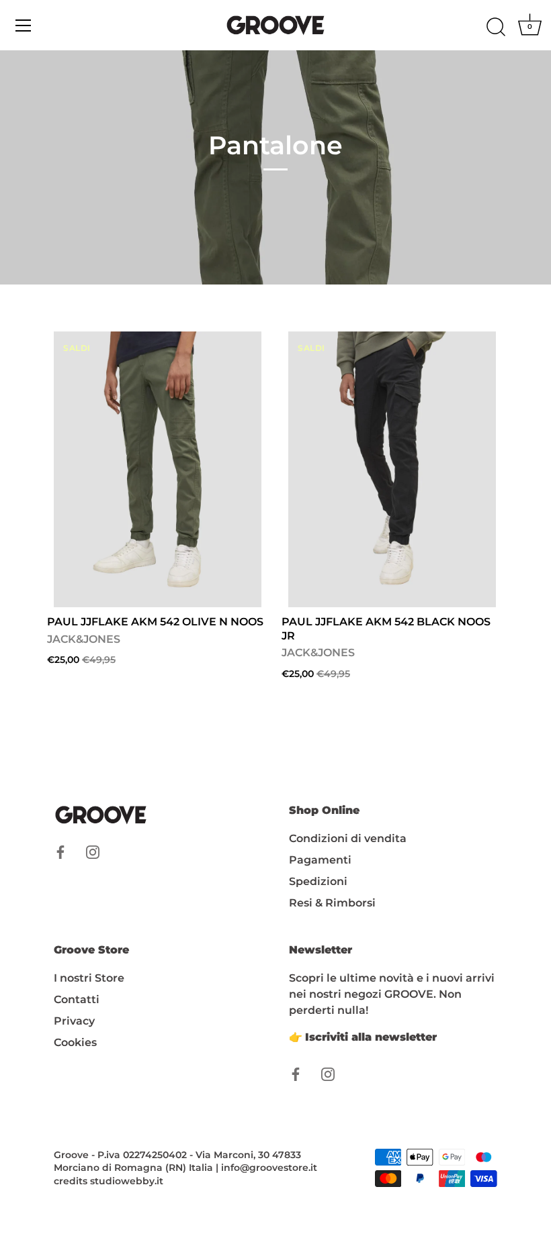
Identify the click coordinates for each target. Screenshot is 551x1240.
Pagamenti (320, 860)
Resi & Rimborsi (332, 902)
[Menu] (23, 25)
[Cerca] (496, 27)
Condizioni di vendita (348, 838)
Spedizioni (318, 881)
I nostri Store (89, 978)
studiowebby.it (126, 1181)
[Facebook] (60, 851)
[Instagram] (92, 851)
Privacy (74, 1021)
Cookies (75, 1042)
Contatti (76, 999)
